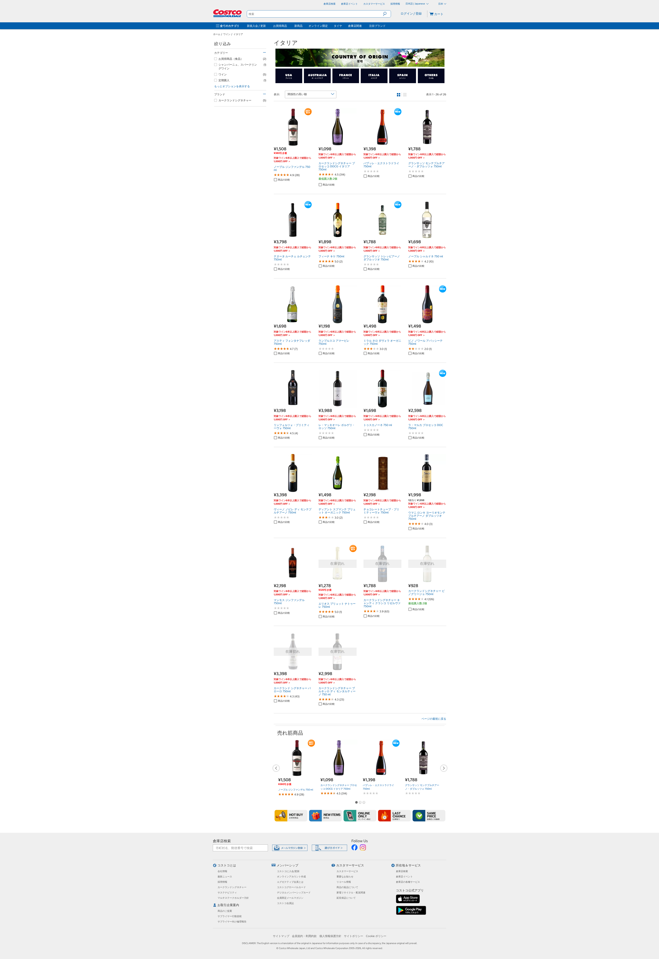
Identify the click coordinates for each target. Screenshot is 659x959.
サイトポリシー (353, 936)
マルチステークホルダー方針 (233, 897)
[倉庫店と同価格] (429, 815)
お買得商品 (280, 25)
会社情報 (222, 871)
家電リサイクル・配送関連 (351, 892)
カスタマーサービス (350, 865)
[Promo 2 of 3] (360, 802)
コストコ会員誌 (285, 903)
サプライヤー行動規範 (230, 916)
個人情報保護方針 (330, 936)
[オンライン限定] (360, 815)
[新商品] (325, 815)
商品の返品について (347, 887)
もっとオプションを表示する (232, 86)
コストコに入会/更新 (288, 871)
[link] (293, 144)
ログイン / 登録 (411, 13)
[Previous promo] (276, 768)
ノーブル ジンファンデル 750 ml (295, 789)
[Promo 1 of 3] (356, 802)
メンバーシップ (287, 865)
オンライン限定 (318, 25)
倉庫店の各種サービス (408, 881)
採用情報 (222, 881)
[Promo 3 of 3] (363, 802)
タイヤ (338, 25)
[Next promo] (444, 768)
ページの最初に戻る (433, 718)
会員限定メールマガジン (290, 897)
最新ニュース (225, 876)
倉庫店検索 (222, 841)
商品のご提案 (225, 910)
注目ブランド (377, 25)
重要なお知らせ (345, 876)
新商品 (298, 25)
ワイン (226, 34)
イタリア (238, 34)
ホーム (216, 34)
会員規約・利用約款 (304, 936)
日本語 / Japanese (415, 3)
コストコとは (226, 865)
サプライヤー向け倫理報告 (232, 921)
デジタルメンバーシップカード (294, 892)
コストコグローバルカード (291, 887)
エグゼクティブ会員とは (290, 881)
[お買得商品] (287, 25)
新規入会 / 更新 (256, 25)
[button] (387, 13)
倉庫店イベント (404, 876)
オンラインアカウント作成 (291, 876)
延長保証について (346, 897)
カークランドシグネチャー (232, 887)
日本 (440, 3)
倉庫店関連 (355, 25)
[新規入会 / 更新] (266, 25)
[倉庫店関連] (362, 25)
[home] (228, 13)
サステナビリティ (227, 892)
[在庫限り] (394, 815)
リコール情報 (344, 881)
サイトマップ (281, 936)
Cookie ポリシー (376, 936)
